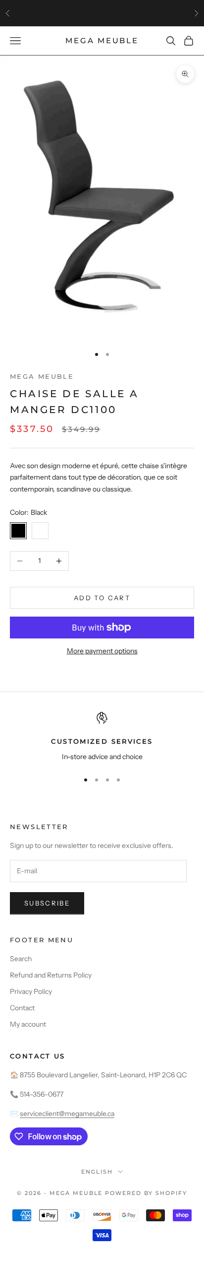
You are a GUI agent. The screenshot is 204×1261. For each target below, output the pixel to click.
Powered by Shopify (146, 1193)
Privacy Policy (31, 991)
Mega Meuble (42, 376)
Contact (22, 1007)
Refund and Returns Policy (51, 975)
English (97, 1171)
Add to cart (102, 598)
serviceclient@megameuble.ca (67, 1113)
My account (28, 1024)
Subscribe (47, 903)
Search (21, 958)
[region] (102, 737)
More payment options (102, 650)
